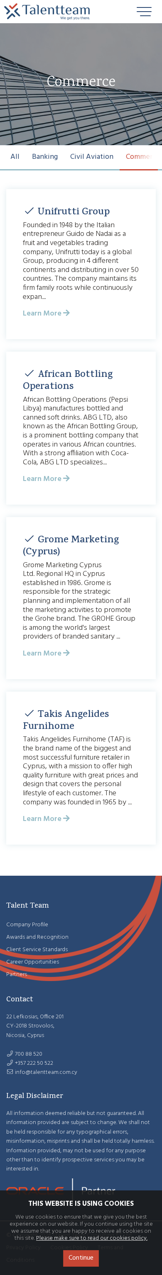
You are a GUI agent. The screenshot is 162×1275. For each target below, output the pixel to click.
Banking (45, 157)
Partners (16, 974)
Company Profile (27, 925)
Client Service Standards (37, 949)
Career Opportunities (32, 962)
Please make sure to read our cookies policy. (91, 1238)
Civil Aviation (91, 157)
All (15, 157)
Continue (81, 1258)
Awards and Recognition (37, 937)
